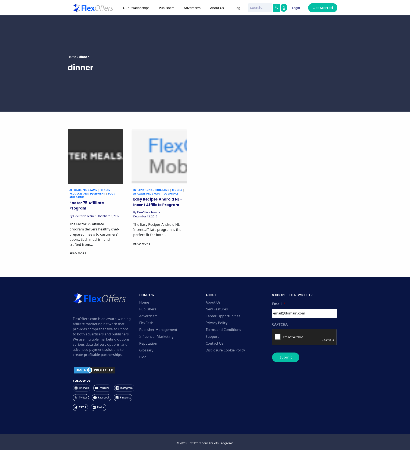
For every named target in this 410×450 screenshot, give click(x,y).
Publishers (147, 309)
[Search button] (276, 8)
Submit (286, 357)
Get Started (323, 7)
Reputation (148, 343)
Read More (77, 253)
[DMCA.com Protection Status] (105, 370)
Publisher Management (158, 329)
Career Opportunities (223, 316)
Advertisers (148, 316)
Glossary (146, 350)
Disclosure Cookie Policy (225, 350)
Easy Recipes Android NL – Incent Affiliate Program (158, 202)
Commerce (171, 193)
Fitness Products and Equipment (89, 191)
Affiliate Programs (83, 190)
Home (72, 57)
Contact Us (214, 343)
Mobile (177, 190)
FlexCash (146, 322)
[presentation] (95, 156)
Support (212, 336)
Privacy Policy (216, 322)
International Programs (151, 190)
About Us (213, 302)
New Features (217, 309)
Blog (236, 8)
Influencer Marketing (156, 336)
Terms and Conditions (223, 329)
